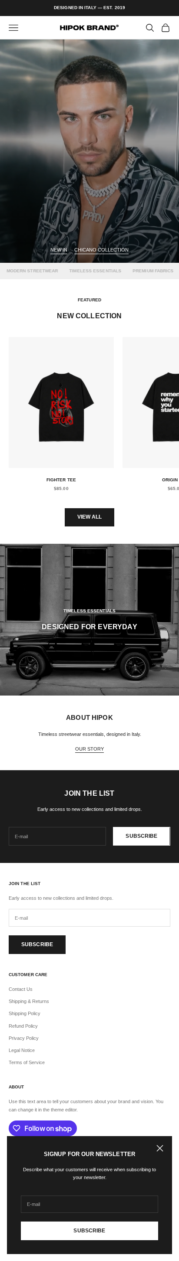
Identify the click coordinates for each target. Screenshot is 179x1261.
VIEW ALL (89, 517)
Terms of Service (27, 1062)
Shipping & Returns (29, 1001)
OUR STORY (89, 748)
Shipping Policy (24, 1013)
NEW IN (58, 249)
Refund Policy (23, 1026)
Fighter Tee (61, 479)
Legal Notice (22, 1050)
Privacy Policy (24, 1038)
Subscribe (89, 1231)
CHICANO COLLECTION (101, 249)
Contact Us (21, 989)
